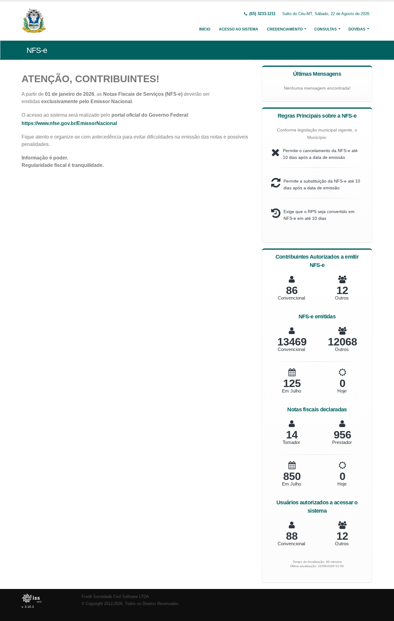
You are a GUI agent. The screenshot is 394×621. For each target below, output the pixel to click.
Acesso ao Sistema (238, 29)
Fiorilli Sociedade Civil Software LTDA (115, 597)
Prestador (342, 442)
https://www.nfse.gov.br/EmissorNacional (69, 123)
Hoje (342, 391)
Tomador (291, 442)
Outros (342, 298)
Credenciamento (285, 29)
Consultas (325, 29)
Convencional (291, 298)
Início (204, 29)
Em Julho (291, 391)
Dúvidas (356, 29)
